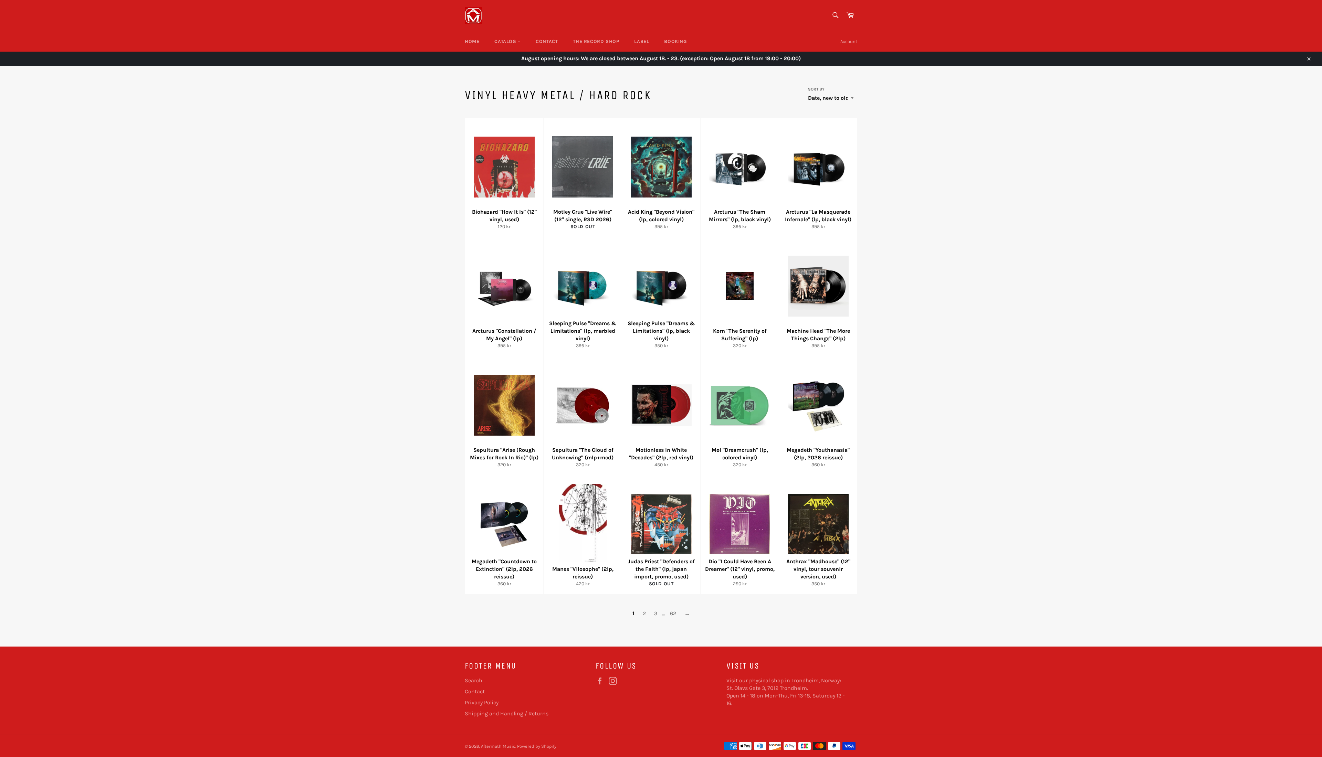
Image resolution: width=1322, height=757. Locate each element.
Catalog (505, 41)
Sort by (816, 89)
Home (472, 41)
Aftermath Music (498, 746)
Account (848, 41)
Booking (675, 41)
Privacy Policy (482, 702)
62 (673, 613)
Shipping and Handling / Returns (506, 713)
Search (473, 680)
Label (641, 41)
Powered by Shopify (536, 746)
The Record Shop (596, 41)
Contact (547, 41)
